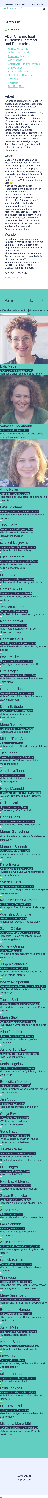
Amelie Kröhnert (12, 771)
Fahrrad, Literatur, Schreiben (17, 579)
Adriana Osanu (12, 946)
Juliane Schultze (13, 1049)
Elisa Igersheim (12, 557)
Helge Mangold (12, 789)
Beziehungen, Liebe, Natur (15, 1085)
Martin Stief (9, 1017)
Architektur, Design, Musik (15, 1185)
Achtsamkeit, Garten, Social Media (20, 932)
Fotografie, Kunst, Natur (14, 611)
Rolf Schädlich (11, 689)
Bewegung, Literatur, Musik (16, 593)
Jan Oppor (8, 1099)
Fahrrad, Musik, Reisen (13, 625)
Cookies (40, 5)
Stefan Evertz (10, 882)
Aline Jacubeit (11, 1032)
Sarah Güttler (10, 929)
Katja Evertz (9, 864)
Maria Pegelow (11, 1064)
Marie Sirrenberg (13, 1295)
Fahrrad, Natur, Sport (12, 1103)
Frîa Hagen (9, 1167)
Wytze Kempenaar (14, 982)
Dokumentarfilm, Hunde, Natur (18, 1153)
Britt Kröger (9, 671)
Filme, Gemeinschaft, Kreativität (18, 1331)
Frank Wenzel (11, 1406)
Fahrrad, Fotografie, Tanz (15, 1135)
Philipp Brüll (9, 803)
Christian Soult (11, 639)
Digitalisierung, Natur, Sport (16, 1313)
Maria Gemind (11, 724)
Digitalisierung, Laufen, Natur (17, 693)
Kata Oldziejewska (14, 543)
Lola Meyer (9, 366)
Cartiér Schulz (11, 589)
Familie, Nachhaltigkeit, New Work (20, 1299)
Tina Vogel (8, 1277)
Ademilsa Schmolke (15, 914)
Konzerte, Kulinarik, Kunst (15, 1171)
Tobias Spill (9, 1000)
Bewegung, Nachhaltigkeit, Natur (19, 1053)
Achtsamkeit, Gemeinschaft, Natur (20, 1246)
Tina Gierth (8, 525)
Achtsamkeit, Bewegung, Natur (18, 1021)
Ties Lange (8, 753)
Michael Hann (11, 1374)
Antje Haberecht (12, 1242)
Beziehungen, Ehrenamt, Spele (18, 1378)
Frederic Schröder (14, 575)
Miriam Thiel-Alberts (15, 739)
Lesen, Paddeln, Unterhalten (16, 710)
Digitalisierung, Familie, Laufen (18, 675)
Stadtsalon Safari (14, 277)
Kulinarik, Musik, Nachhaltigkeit (18, 1392)
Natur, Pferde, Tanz (11, 1214)
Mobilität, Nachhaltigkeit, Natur (18, 643)
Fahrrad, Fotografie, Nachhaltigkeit (20, 792)
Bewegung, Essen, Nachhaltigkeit (19, 1346)
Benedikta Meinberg (16, 1082)
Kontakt (32, 5)
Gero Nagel (9, 1131)
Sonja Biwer (9, 1114)
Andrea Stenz (11, 1342)
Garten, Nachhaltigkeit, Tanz (16, 529)
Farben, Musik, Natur (12, 1360)
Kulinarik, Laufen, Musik (14, 968)
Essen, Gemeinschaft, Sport (16, 370)
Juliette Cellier (11, 1149)
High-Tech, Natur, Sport (14, 807)
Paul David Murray (14, 1181)
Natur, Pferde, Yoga (11, 743)
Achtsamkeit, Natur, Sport (15, 850)
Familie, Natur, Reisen (12, 775)
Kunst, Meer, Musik (11, 950)
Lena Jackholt (11, 1388)
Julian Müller (10, 1327)
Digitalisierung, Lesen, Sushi (16, 868)
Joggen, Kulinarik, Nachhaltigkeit (19, 1427)
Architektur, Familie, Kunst (15, 904)
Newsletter (9, 5)
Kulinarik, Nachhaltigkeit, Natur (18, 547)
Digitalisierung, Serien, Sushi (17, 886)
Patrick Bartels (11, 1260)
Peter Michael (11, 507)
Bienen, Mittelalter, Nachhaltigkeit (19, 511)
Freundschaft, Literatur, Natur (17, 821)
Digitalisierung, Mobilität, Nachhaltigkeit (23, 986)
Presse (24, 5)
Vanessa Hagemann (16, 426)
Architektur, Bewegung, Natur (17, 1068)
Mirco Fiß (7, 1356)
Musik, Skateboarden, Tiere (16, 1264)
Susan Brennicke (13, 1196)
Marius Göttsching (14, 831)
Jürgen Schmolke (14, 964)
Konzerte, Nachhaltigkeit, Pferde (19, 561)
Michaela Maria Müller (17, 1424)
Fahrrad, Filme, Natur (12, 1228)
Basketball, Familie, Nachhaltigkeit (20, 1003)
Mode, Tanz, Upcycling (13, 918)
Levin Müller (9, 657)
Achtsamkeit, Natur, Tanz (14, 430)
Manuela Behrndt (13, 847)
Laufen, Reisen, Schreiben (15, 1199)
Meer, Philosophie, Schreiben (17, 757)
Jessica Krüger (12, 607)
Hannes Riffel (10, 817)
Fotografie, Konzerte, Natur (16, 1281)
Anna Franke (10, 1210)
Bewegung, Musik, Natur (14, 1117)
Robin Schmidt (11, 621)
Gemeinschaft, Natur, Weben (17, 728)
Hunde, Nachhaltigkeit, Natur (17, 1036)
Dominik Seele (11, 707)
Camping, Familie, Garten (15, 493)
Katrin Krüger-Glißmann (19, 900)
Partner (17, 5)
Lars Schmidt (10, 1224)
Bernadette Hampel (15, 1310)
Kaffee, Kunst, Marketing (14, 1410)
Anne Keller (9, 489)
